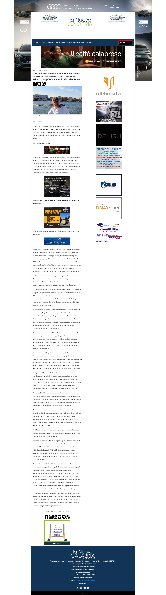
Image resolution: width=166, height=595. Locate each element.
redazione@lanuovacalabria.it (86, 580)
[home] (80, 22)
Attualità (69, 42)
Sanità (63, 42)
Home (36, 42)
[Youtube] (84, 588)
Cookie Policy (120, 593)
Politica (57, 42)
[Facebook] (78, 588)
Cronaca (50, 42)
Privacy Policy (128, 593)
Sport (83, 42)
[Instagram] (81, 588)
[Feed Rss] (88, 588)
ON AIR (127, 42)
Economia (76, 42)
